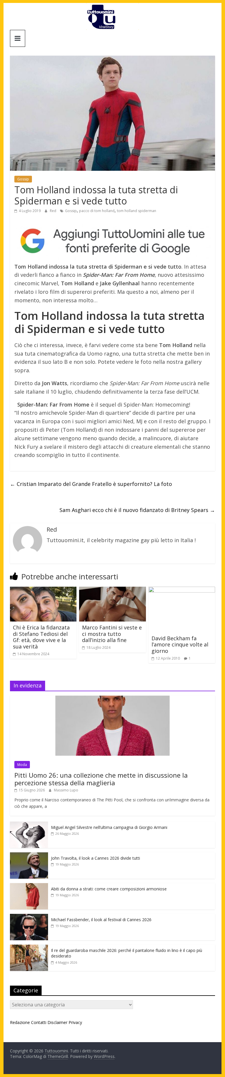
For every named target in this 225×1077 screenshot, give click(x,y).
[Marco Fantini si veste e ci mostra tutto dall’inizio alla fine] (112, 590)
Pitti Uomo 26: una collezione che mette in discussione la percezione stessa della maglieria (101, 779)
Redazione (20, 1022)
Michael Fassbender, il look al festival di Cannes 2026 (101, 919)
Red (53, 210)
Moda (22, 764)
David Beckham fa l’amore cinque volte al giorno (179, 644)
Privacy (75, 1022)
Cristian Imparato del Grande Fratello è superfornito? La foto (91, 483)
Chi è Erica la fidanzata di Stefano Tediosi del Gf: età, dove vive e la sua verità (41, 637)
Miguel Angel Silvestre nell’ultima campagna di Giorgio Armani (109, 827)
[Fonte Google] (112, 241)
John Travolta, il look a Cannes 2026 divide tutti (95, 858)
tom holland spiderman (136, 210)
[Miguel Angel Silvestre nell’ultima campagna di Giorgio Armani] (29, 824)
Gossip (23, 179)
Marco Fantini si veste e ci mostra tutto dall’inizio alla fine (112, 634)
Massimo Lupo (66, 790)
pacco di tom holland (97, 210)
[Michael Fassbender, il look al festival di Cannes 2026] (29, 917)
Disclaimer (57, 1022)
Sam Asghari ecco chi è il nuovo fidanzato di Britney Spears (137, 509)
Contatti (38, 1022)
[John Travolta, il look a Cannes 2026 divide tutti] (29, 855)
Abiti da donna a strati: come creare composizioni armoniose (109, 889)
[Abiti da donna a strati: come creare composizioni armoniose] (29, 886)
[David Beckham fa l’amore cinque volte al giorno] (182, 590)
